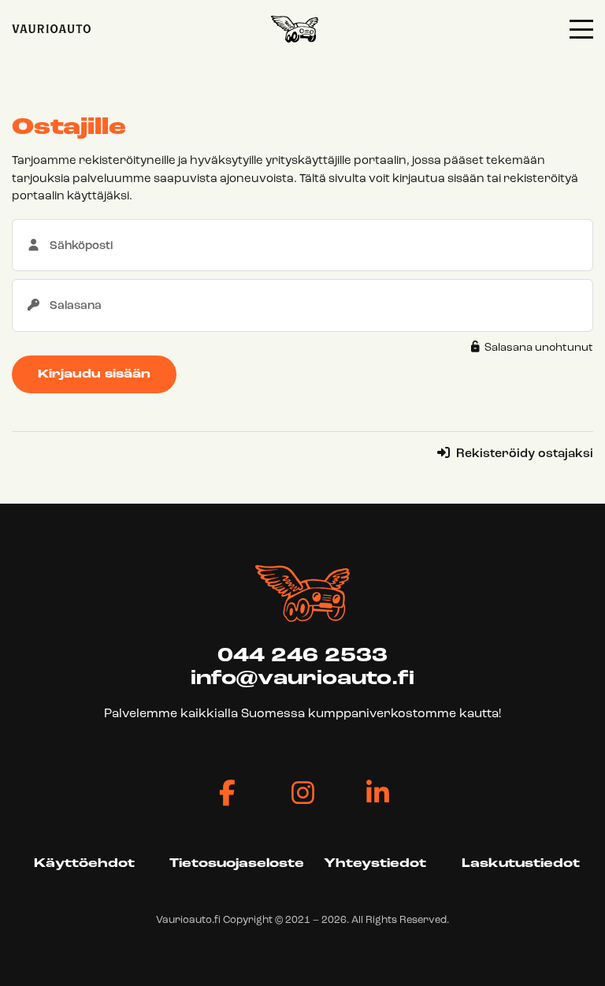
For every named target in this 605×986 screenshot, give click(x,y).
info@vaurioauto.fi (302, 679)
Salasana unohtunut (537, 348)
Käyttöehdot (84, 864)
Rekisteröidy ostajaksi (523, 454)
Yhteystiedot (375, 864)
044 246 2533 (302, 656)
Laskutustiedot (521, 864)
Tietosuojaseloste (236, 864)
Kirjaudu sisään (94, 375)
